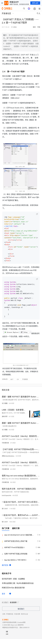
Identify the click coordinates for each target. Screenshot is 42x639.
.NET (11, 379)
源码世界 (4, 416)
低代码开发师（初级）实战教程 (13, 579)
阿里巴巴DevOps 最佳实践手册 (13, 587)
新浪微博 (13, 602)
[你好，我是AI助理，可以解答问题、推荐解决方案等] (28, 8)
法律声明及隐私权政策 (9, 622)
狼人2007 (5, 508)
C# (18, 379)
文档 (3, 614)
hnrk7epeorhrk (6, 495)
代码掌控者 (5, 443)
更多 (3, 593)
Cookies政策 (21, 622)
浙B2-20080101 (24, 627)
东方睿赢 (4, 403)
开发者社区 (9, 614)
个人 (38, 13)
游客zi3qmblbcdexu (8, 456)
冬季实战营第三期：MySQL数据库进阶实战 (17, 583)
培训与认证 (24, 614)
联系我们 (21, 609)
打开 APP (35, 3)
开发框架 (25, 379)
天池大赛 (17, 614)
